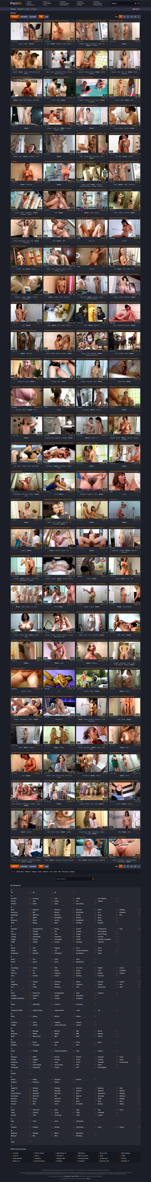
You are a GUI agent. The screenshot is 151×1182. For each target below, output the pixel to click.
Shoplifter (36, 1093)
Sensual (13, 1104)
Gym (121, 984)
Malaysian (14, 1033)
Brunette (100, 923)
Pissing (57, 1067)
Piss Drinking (59, 1065)
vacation (87, 100)
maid (86, 325)
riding (85, 719)
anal (32, 240)
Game (13, 982)
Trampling (101, 1112)
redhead (17, 297)
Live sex (27, 9)
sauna (39, 871)
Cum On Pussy (102, 934)
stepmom (89, 381)
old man (38, 860)
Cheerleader (37, 936)
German (35, 982)
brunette (81, 72)
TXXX (136, 41)
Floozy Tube (103, 1153)
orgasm (49, 128)
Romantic (57, 1079)
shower (32, 43)
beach (56, 73)
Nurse (78, 1042)
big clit (63, 550)
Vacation (14, 1127)
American (36, 898)
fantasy (95, 297)
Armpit (57, 901)
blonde (123, 635)
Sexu (71, 125)
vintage (121, 128)
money (123, 719)
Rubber (57, 1082)
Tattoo (13, 1112)
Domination (58, 953)
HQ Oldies (79, 5)
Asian (56, 903)
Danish (13, 950)
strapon (64, 72)
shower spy (65, 871)
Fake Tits (14, 973)
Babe (12, 910)
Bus (121, 915)
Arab (56, 898)
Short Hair (36, 1096)
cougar (29, 100)
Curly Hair (101, 942)
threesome (86, 775)
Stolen (100, 1098)
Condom (57, 942)
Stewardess (101, 1093)
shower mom (20, 871)
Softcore (79, 1088)
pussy (135, 72)
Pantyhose (14, 1062)
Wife (56, 1136)
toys (90, 635)
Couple (78, 936)
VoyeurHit (37, 266)
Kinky (12, 1016)
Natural (13, 1042)
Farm (12, 976)
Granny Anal (101, 987)
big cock (91, 73)
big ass (64, 269)
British (100, 920)
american (124, 73)
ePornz (45, 5)
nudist (87, 803)
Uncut (56, 1121)
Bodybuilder (80, 920)
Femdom (35, 976)
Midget (57, 1033)
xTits (136, 435)
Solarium (79, 1091)
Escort (56, 962)
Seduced (14, 1098)
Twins (121, 1110)
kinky (91, 749)
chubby (87, 72)
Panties (13, 1059)
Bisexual (79, 910)
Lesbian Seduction (60, 1025)
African (13, 901)
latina (125, 184)
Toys (99, 1110)
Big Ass (57, 912)
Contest (78, 929)
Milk (77, 1031)
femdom (59, 635)
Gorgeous (79, 984)
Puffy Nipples (102, 1067)
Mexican (57, 1031)
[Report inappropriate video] (41, 41)
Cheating (35, 934)
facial (92, 100)
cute (26, 495)
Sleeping (57, 1088)
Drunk (100, 950)
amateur (35, 297)
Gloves (78, 982)
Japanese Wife (59, 1010)
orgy (23, 606)
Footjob (100, 973)
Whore (57, 1133)
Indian (13, 1004)
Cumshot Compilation (104, 939)
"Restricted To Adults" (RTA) (71, 1176)
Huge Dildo (79, 995)
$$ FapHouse (69, 407)
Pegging (35, 1059)
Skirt (34, 1104)
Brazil (99, 915)
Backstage (14, 915)
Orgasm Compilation (61, 1051)
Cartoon (13, 934)
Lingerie (78, 1022)
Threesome (58, 1115)
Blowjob (78, 917)
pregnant (47, 437)
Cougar (78, 934)
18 (103, 43)
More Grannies (126, 1153)
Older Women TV (64, 5)
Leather (35, 1025)
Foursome (101, 976)
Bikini (56, 923)
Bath (12, 923)
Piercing (57, 1059)
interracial (97, 719)
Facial (13, 970)
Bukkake (122, 910)
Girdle (35, 987)
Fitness (78, 973)
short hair (65, 522)
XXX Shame (97, 1)
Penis (34, 1062)
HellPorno (135, 210)
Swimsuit (122, 1096)
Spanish (78, 1096)
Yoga (12, 1142)
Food (99, 970)
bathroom (59, 43)
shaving (94, 186)
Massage (35, 1031)
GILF (34, 984)
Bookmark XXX (30, 5)
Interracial (79, 1004)
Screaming (14, 1096)
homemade (94, 43)
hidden (70, 72)
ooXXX (103, 97)
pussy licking (121, 381)
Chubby (35, 942)
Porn (15, 3)
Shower (35, 1098)
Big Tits (57, 920)
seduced (91, 269)
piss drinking (121, 861)
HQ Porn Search (47, 3)
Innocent (57, 1004)
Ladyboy (13, 1025)
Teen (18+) (36, 1110)
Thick (34, 1115)
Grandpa (100, 982)
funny (115, 128)
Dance (13, 948)
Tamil (12, 1110)
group (26, 72)
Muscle (100, 1036)
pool (51, 871)
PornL (136, 322)
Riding (35, 1079)
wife (81, 156)
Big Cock (57, 915)
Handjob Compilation (17, 998)
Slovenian (58, 1093)
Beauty (35, 923)
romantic (30, 580)
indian (55, 871)
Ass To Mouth (102, 898)
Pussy (121, 1059)
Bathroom (36, 910)
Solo (77, 1093)
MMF (77, 1033)
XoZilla (38, 632)
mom (47, 72)
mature (87, 43)
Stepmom (101, 1091)
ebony (20, 43)
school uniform (127, 606)
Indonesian (36, 1004)
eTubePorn (62, 1)
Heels (34, 998)
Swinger (122, 1098)
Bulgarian (123, 912)
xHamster (102, 41)
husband (53, 578)
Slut (56, 1096)
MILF (64, 43)
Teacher (13, 1115)
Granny (100, 984)
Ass (77, 901)
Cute (121, 929)
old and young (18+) (34, 72)
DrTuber (70, 688)
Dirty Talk (35, 953)
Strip (121, 1088)
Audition (100, 901)
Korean (78, 1016)
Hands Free (36, 993)
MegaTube (102, 548)
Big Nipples (58, 917)
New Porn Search (64, 3)
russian (57, 270)
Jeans (78, 1010)
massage (19, 803)
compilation (29, 212)
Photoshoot (36, 1067)
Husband (100, 993)
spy (24, 269)
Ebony (13, 959)
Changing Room (38, 929)
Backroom (14, 912)
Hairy (12, 993)
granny (69, 269)
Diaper (35, 950)
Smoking (57, 1101)
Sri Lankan (79, 1104)
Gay (12, 987)
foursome (29, 353)
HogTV (70, 773)
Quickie (13, 1073)
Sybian (122, 1104)
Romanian (36, 1082)
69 (55, 892)
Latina (35, 1022)
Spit (77, 1098)
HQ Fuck (124, 1158)
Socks (56, 1104)
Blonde (78, 915)
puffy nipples (17, 494)
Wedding (35, 1133)
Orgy (77, 1051)
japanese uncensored (124, 325)
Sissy (34, 1101)
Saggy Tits (14, 1088)
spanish (65, 578)
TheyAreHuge (134, 154)
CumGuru (29, 1)
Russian (78, 1079)
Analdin (38, 238)
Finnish (57, 976)
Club (56, 934)
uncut (127, 775)
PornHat (103, 238)
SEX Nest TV (125, 1161)
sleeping (72, 871)
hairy (118, 72)
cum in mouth (35, 578)
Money (100, 1031)
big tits (24, 409)
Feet (34, 973)
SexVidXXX (37, 407)
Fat (34, 970)
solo (48, 43)
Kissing (35, 1016)
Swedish (122, 1093)
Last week (33, 16)
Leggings (57, 1022)
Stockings (101, 1096)
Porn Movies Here (98, 5)
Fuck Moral (81, 1161)
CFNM (13, 942)
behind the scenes (86, 186)
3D (33, 892)
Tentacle (35, 1112)
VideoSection (101, 660)
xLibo (101, 1156)
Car (12, 931)
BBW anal (36, 915)
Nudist (57, 1042)
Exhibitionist (80, 962)
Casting (13, 936)
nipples (31, 494)
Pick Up (57, 1057)
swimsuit (127, 212)
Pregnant (101, 1057)
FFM (116, 353)
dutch (47, 353)
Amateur (13, 903)
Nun (56, 1045)
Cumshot (100, 936)
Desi (34, 948)
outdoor (26, 73)
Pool (77, 1065)
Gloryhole (57, 987)
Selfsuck (14, 1101)
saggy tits (90, 494)
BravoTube (135, 351)
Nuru (77, 1045)
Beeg (103, 182)
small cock (115, 550)
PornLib (38, 154)
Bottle (100, 910)
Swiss (121, 1101)
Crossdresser (102, 929)
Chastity (35, 931)
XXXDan (103, 154)
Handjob (13, 995)
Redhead (14, 1082)
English (137, 9)
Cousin (78, 939)
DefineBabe (102, 717)
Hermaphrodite (59, 993)
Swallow (122, 1091)
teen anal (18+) (119, 664)
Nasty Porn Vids (104, 1161)
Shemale (35, 1088)
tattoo (46, 860)
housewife (32, 156)
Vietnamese (80, 1127)
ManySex (70, 69)
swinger (81, 100)
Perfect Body (37, 1065)
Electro (13, 962)
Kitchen (57, 1016)
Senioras (70, 491)
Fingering (57, 973)
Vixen (99, 1127)
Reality (13, 1079)
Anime (35, 903)
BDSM (34, 917)
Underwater (79, 1121)
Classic (57, 929)
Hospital (57, 998)
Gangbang (14, 984)
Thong (56, 1112)
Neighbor (14, 1045)
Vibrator (57, 1127)
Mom (77, 1036)
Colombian (58, 936)
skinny (128, 269)
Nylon (99, 1042)
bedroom (124, 552)
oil (116, 156)
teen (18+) (66, 297)
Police (78, 1059)
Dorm (78, 948)
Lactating (14, 1022)
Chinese (35, 939)
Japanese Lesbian (17, 1010)
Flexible (100, 968)
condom (98, 409)
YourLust (37, 717)
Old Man (35, 1051)
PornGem (69, 97)
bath (88, 184)
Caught (13, 939)
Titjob (78, 1112)
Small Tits (58, 1098)
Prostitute (101, 1062)
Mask (12, 1036)
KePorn (38, 97)
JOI (99, 1010)
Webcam (14, 1136)
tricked (118, 803)
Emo (34, 959)
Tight (77, 1110)
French (122, 968)
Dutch (100, 953)
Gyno (121, 987)
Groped (122, 982)
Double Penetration (82, 950)
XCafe (103, 632)
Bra (99, 912)
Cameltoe (14, 929)
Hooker (57, 995)
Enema (35, 962)
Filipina (57, 970)
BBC (34, 912)
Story (99, 1101)
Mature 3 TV (47, 1)
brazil (99, 43)
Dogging (57, 948)
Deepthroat (14, 953)
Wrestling (79, 1136)
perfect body (23, 580)
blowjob (58, 269)
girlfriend (57, 129)
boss (54, 100)
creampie (58, 72)
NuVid (38, 491)
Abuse (88, 1178)
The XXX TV (80, 1)
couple (89, 578)
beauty (103, 72)
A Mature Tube (80, 3)
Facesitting (14, 968)
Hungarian (79, 998)
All (41, 16)
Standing (100, 1088)
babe (62, 129)
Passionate (14, 1067)
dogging (83, 381)
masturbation (22, 240)
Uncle (34, 1121)
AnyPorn (70, 182)
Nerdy (34, 1042)
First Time (79, 968)
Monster (100, 1033)
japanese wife (88, 156)
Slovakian (57, 1091)
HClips (38, 69)
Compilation (58, 939)
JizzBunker (37, 41)
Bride (99, 917)
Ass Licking (79, 903)
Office (13, 1051)
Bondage (79, 923)
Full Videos (34, 9)
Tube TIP (29, 3)
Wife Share (79, 1133)
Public (100, 1065)
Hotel (78, 993)
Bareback (14, 920)
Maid (12, 1031)
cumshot (94, 45)
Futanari (122, 973)
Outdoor (100, 1051)
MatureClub (69, 41)
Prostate (100, 1059)
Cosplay (78, 931)
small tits (57, 550)
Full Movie (123, 970)
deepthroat (92, 101)
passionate (63, 466)
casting (22, 635)
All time (15, 16)
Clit (56, 931)
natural (69, 43)
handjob (81, 43)
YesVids (70, 379)
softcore (23, 214)
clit (68, 550)
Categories (13, 9)
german (114, 72)
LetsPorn (102, 604)
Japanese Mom (37, 1010)
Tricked (100, 1115)
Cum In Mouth (102, 931)
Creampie (79, 942)
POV (77, 1067)
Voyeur (122, 1127)
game (126, 353)
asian (101, 156)
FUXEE (123, 1156)
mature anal (57, 636)
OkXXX (103, 69)
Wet (34, 1136)
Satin (12, 1091)
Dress (99, 948)
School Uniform (16, 1093)
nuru (120, 156)
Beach (35, 920)
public (59, 777)
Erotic (56, 959)
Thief (56, 1110)
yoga (92, 803)
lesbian (26, 43)
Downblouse (80, 953)
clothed (121, 353)
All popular (20, 9)
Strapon (100, 1104)
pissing (83, 353)
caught (59, 409)
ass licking (56, 524)
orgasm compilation (131, 860)
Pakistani (14, 1057)
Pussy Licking (124, 1062)
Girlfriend (58, 982)
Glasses (57, 984)
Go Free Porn (103, 1158)
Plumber (78, 1057)
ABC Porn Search (98, 3)
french (52, 72)
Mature (35, 1033)
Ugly (12, 1121)
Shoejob (35, 1091)
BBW (64, 240)
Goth (77, 987)
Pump (121, 1057)
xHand (103, 322)
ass (15, 466)
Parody (13, 1065)
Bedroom (57, 910)
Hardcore (36, 995)
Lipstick (78, 1025)
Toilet (78, 1115)
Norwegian (36, 1045)
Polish (78, 1062)
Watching (14, 1133)
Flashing (78, 976)
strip (124, 269)
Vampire (35, 1127)
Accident (14, 898)
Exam (78, 959)
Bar (12, 917)
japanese (96, 156)
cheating (122, 550)
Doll (56, 950)
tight (91, 212)
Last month (23, 16)
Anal (34, 901)
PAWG (35, 1057)
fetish (61, 73)
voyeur (17, 212)
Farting (35, 968)
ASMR (78, 898)
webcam (91, 860)
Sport (78, 1101)
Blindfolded (79, 912)
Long (46, 16)
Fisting (78, 970)
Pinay (56, 1062)
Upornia (38, 210)
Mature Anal (36, 1036)
